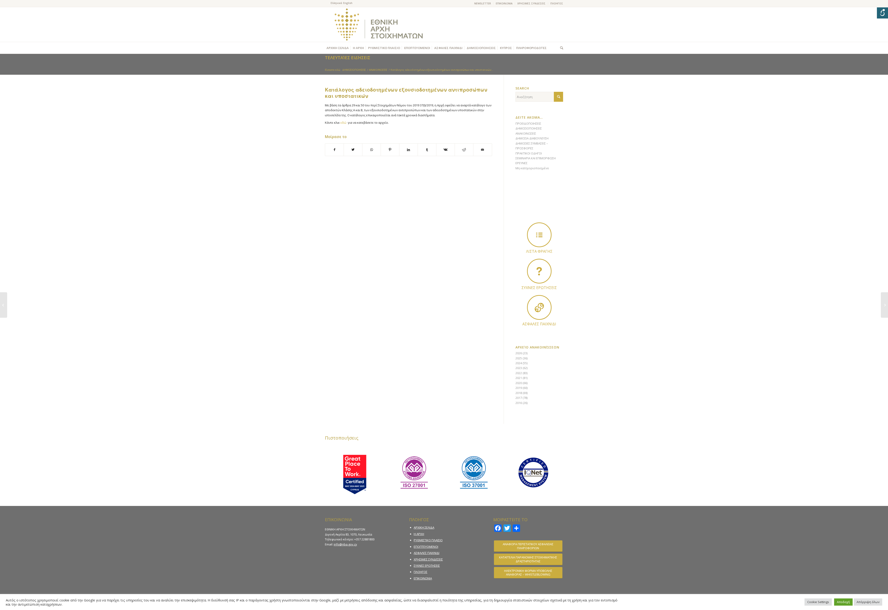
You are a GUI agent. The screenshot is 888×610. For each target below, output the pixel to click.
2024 (518, 363)
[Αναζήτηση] (560, 48)
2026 (518, 353)
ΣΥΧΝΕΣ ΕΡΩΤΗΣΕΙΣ (427, 566)
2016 (518, 403)
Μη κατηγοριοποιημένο (532, 168)
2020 (518, 383)
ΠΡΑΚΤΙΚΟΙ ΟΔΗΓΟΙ (528, 153)
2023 (518, 368)
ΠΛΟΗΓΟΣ (556, 3)
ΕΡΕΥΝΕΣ (521, 163)
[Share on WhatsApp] (371, 150)
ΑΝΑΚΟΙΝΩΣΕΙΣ (525, 133)
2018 (518, 393)
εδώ (343, 122)
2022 (518, 373)
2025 (518, 358)
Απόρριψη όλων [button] (868, 602)
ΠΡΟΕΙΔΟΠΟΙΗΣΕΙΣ (528, 123)
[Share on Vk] (445, 150)
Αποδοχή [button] (843, 602)
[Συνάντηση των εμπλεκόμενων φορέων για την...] (3, 305)
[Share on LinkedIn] (408, 150)
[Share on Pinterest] (390, 150)
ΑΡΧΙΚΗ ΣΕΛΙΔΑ (424, 527)
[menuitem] (482, 3)
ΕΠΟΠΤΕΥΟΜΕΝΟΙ (426, 547)
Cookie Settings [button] (818, 602)
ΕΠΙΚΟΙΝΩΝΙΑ (504, 3)
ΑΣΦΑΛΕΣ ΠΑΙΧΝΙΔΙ (426, 553)
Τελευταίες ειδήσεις (347, 57)
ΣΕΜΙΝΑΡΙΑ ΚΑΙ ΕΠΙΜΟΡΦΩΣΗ (535, 158)
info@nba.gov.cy (345, 544)
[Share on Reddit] (464, 150)
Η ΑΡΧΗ (419, 534)
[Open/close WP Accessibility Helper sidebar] (882, 12)
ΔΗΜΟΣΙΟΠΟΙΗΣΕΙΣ (528, 128)
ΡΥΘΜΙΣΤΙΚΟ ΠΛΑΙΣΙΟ (428, 540)
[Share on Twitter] (353, 150)
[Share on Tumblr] (427, 150)
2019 (518, 388)
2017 (518, 398)
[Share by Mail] (482, 150)
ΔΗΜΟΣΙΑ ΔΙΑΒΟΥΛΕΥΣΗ (532, 138)
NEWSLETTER (482, 3)
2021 (518, 378)
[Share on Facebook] (334, 150)
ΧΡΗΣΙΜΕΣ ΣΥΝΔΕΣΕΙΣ (531, 3)
